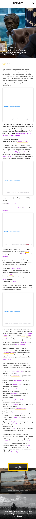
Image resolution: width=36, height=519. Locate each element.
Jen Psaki (27, 445)
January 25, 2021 (22, 141)
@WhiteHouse (9, 441)
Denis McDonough (17, 413)
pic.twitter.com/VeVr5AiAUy (11, 135)
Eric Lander (14, 428)
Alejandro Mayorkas (20, 408)
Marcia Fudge (15, 393)
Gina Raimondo (17, 417)
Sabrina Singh (15, 452)
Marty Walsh (14, 422)
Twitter (4, 156)
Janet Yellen (15, 424)
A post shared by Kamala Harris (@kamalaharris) (18, 323)
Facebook (26, 208)
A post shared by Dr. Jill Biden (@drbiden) (18, 192)
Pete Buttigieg (17, 384)
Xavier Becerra (15, 376)
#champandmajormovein (23, 133)
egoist (8, 63)
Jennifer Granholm (20, 400)
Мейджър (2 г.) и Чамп (21, 152)
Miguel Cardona (16, 389)
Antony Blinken (17, 380)
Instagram (10, 156)
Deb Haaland (14, 404)
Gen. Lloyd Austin (18, 371)
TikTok (11, 275)
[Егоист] (18, 3)
